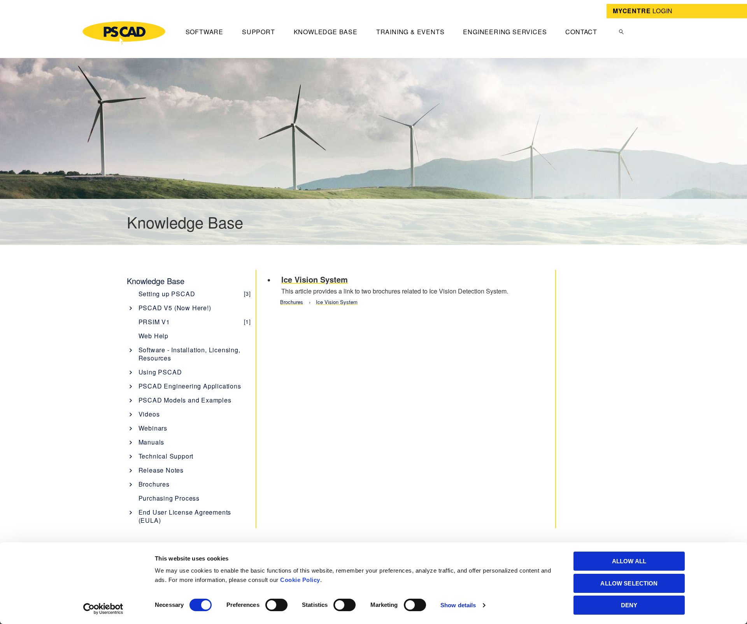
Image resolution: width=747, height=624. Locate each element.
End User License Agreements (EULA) (185, 516)
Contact (581, 31)
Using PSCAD (160, 371)
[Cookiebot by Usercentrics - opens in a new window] (103, 609)
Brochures (154, 484)
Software (204, 31)
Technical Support (166, 456)
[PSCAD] (124, 33)
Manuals (152, 442)
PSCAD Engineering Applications (190, 385)
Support (258, 31)
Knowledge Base (326, 31)
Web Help (153, 335)
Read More (412, 289)
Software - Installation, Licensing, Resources (189, 353)
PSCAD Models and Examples (185, 399)
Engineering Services (505, 31)
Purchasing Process (169, 498)
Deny (629, 605)
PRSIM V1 (195, 321)
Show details (458, 605)
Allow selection (629, 583)
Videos (149, 414)
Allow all (629, 561)
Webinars (153, 428)
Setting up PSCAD (195, 293)
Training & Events (410, 31)
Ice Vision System (337, 302)
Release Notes (161, 470)
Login (643, 10)
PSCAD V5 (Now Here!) (175, 307)
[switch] (276, 605)
